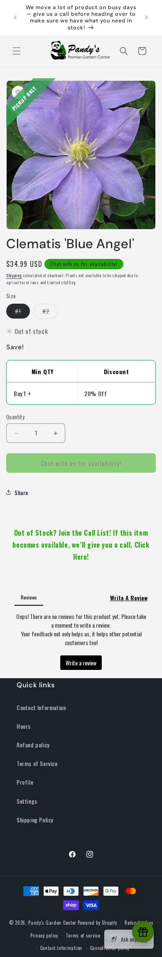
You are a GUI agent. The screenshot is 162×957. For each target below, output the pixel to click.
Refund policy (33, 744)
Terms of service (83, 935)
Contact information (61, 948)
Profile (25, 782)
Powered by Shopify (97, 922)
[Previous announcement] (15, 17)
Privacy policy (44, 935)
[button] (16, 51)
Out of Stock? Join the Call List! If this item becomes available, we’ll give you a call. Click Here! (80, 545)
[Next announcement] (146, 17)
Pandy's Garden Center (52, 922)
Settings (27, 801)
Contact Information (41, 707)
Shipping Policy (35, 819)
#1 (22, 312)
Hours (24, 726)
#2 (50, 312)
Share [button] (21, 492)
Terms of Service (37, 763)
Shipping (14, 275)
